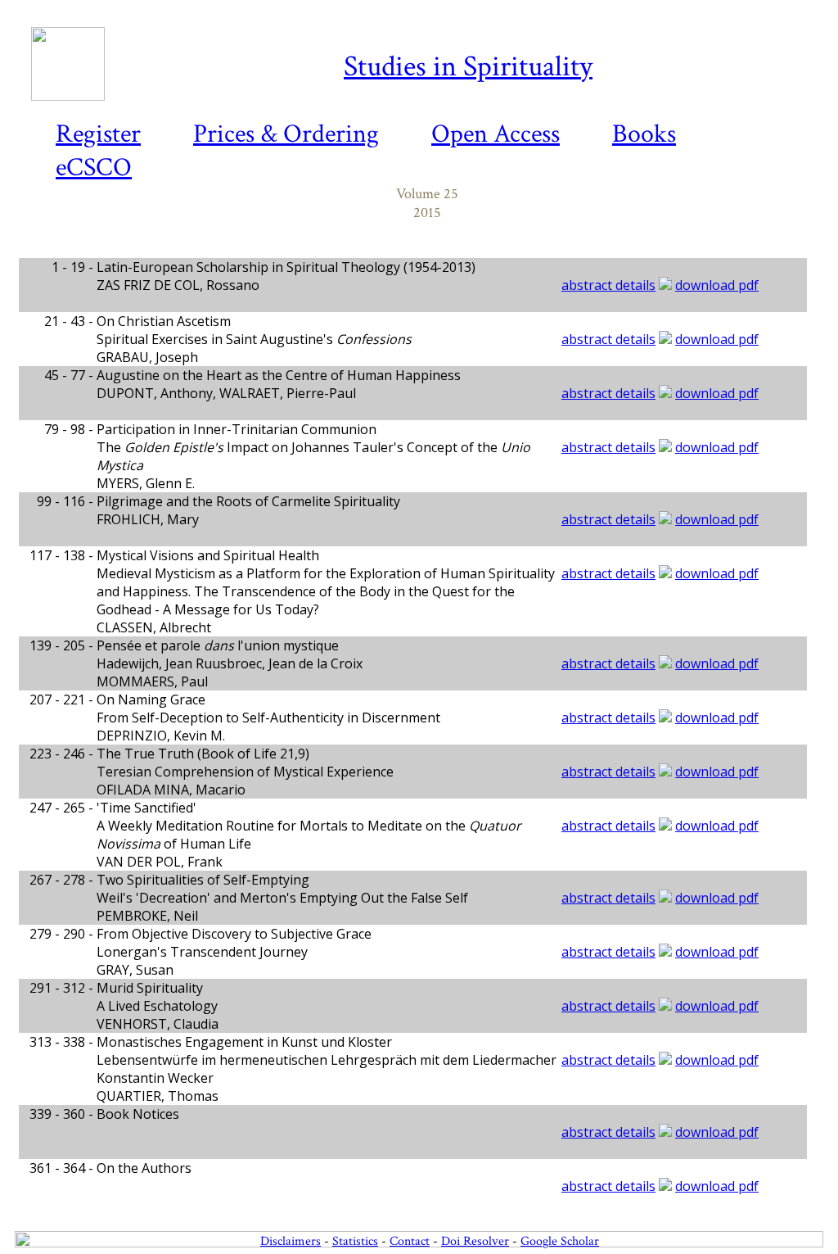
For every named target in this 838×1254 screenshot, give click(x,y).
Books (644, 134)
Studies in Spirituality (468, 67)
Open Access (495, 134)
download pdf (717, 285)
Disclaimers (290, 1241)
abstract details (608, 285)
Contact (410, 1241)
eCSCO (94, 167)
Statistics (355, 1241)
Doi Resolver (475, 1241)
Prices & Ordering (286, 134)
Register (98, 134)
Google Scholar (559, 1241)
